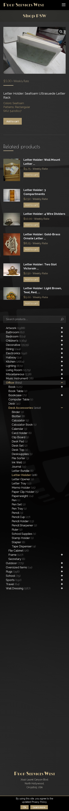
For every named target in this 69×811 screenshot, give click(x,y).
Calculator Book (24, 424)
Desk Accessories (24, 407)
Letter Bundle (22, 470)
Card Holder (22, 433)
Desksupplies (22, 454)
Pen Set (19, 504)
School (13, 575)
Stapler (18, 542)
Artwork (15, 328)
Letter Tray (21, 483)
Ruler (17, 529)
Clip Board (20, 437)
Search (62, 319)
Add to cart (12, 121)
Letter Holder (24, 475)
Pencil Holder (23, 521)
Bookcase (17, 395)
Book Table (17, 391)
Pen (16, 500)
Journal (19, 466)
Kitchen (15, 361)
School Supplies (24, 533)
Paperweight (22, 496)
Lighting (14, 365)
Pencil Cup (21, 517)
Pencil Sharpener (24, 525)
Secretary (16, 559)
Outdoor (15, 563)
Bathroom (15, 332)
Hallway (14, 357)
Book (15, 386)
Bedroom (16, 336)
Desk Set (19, 445)
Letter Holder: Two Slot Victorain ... (40, 266)
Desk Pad (20, 441)
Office (14, 382)
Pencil (17, 512)
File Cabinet (18, 550)
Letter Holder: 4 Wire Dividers (44, 213)
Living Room (18, 370)
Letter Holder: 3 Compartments (34, 192)
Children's (16, 340)
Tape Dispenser (24, 546)
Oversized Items (19, 567)
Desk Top (20, 449)
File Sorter (20, 458)
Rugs (13, 571)
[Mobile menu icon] (64, 5)
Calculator (20, 420)
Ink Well (19, 462)
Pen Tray (19, 508)
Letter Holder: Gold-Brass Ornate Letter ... (41, 236)
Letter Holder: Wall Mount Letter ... (41, 161)
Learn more (39, 807)
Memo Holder (24, 487)
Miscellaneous (18, 374)
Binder (18, 412)
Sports (13, 580)
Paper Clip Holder (25, 491)
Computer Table (20, 399)
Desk (14, 403)
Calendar (19, 428)
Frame (15, 554)
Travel (13, 584)
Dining (13, 349)
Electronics (16, 353)
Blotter (18, 416)
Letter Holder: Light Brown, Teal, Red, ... (42, 290)
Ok (24, 807)
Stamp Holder (23, 538)
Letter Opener (23, 479)
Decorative (17, 344)
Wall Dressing (18, 588)
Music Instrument (19, 378)
